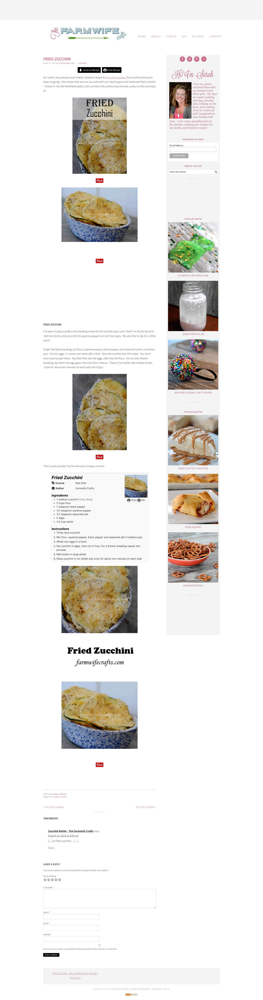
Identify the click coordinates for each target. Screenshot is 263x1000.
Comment (48, 887)
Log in (167, 989)
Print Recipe (113, 69)
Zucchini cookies (116, 77)
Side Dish (62, 794)
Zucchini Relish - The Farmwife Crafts (70, 831)
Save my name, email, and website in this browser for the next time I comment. (80, 949)
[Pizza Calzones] (193, 499)
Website (47, 934)
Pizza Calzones (193, 527)
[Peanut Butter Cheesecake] (193, 440)
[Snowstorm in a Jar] (193, 306)
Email (46, 923)
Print (134, 500)
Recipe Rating (49, 876)
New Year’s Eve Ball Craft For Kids (193, 392)
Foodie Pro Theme (119, 989)
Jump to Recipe (90, 69)
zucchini (63, 797)
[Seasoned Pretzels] (193, 557)
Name (46, 912)
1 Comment (82, 63)
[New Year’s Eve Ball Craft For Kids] (193, 364)
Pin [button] (143, 500)
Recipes (55, 794)
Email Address (176, 145)
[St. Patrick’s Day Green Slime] (193, 247)
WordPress (157, 989)
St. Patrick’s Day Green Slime (193, 275)
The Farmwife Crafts (87, 36)
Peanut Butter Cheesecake (193, 468)
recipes (56, 797)
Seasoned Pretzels (193, 585)
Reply (51, 847)
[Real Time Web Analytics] (131, 998)
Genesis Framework (141, 989)
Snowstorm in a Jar (193, 334)
